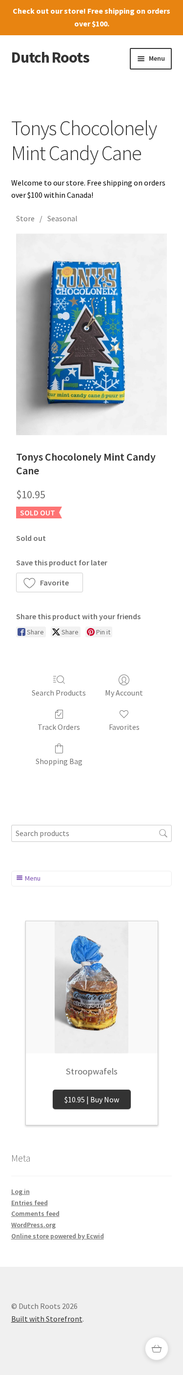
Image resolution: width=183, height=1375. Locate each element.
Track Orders (59, 727)
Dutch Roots (50, 57)
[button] (49, 582)
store (73, 11)
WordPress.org (33, 1224)
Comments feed (35, 1213)
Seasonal (62, 218)
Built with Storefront (46, 1319)
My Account (124, 693)
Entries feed (29, 1202)
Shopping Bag (59, 761)
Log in (20, 1191)
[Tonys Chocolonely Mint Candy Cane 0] (91, 334)
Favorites (124, 727)
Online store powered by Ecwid (57, 1236)
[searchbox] (91, 833)
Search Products (59, 693)
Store (25, 218)
